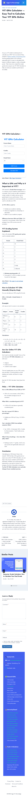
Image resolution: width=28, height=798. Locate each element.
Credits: (6, 150)
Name (5, 624)
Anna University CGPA (11, 721)
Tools (3, 7)
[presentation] (14, 565)
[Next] (24, 571)
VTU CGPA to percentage (12, 719)
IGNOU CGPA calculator (12, 732)
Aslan (4, 20)
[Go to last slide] (4, 571)
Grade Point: (7, 158)
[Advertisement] (14, 37)
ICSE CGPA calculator (11, 715)
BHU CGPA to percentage (12, 730)
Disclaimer (7, 784)
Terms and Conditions (17, 784)
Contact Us (18, 781)
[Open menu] (23, 3)
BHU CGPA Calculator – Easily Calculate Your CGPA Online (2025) (7, 541)
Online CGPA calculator (12, 750)
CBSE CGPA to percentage (12, 713)
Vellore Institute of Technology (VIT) (16, 56)
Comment (6, 604)
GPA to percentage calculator (13, 756)
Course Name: (7, 143)
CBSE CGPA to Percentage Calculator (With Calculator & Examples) (20, 541)
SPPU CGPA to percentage (12, 736)
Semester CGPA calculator (12, 758)
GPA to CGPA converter (12, 754)
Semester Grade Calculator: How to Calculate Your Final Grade (13, 575)
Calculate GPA (14, 171)
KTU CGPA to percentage (12, 725)
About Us (14, 786)
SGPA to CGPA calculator (12, 752)
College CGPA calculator (12, 760)
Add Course (14, 166)
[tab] (11, 585)
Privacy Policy (10, 781)
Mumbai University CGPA (12, 717)
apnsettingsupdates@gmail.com (16, 660)
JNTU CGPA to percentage (12, 723)
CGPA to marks (10, 686)
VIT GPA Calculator (11, 7)
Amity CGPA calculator (11, 738)
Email (5, 631)
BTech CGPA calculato (11, 762)
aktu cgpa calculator (11, 727)
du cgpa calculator (10, 734)
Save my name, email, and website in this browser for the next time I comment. (13, 642)
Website (5, 637)
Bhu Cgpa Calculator (15, 178)
